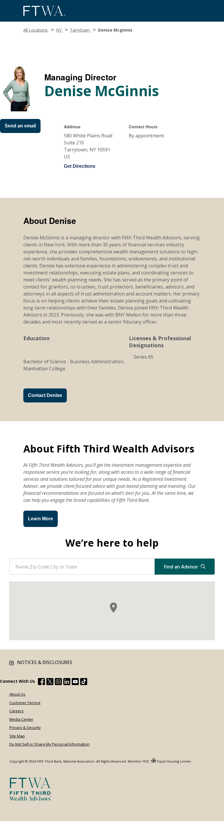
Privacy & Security (25, 727)
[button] (113, 607)
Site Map (17, 736)
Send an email (20, 125)
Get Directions (79, 166)
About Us (17, 694)
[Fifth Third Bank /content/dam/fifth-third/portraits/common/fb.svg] (41, 682)
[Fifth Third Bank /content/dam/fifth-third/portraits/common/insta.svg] (58, 682)
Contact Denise (45, 395)
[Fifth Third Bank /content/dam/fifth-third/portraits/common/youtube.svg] (75, 682)
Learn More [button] (40, 518)
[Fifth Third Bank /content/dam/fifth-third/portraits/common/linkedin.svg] (66, 682)
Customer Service (25, 702)
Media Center (21, 719)
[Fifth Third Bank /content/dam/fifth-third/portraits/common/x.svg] (49, 682)
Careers (16, 710)
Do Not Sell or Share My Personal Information (49, 744)
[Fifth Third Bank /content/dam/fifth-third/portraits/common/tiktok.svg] (83, 682)
